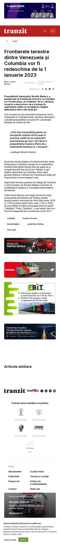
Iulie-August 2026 (29, 496)
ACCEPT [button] (23, 540)
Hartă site (35, 489)
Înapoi (15, 41)
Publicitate (13, 476)
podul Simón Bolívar (36, 224)
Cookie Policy (37, 471)
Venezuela (11, 230)
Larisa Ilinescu (9, 83)
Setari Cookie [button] (10, 539)
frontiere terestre (30, 218)
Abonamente (14, 471)
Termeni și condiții (39, 476)
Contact (12, 489)
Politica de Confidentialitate (38, 482)
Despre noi (14, 481)
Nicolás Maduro (13, 224)
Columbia (11, 218)
